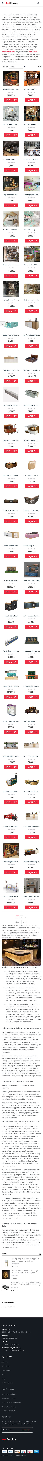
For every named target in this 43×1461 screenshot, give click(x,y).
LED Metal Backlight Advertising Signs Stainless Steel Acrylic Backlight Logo (25, 1271)
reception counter (8, 52)
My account (6, 1370)
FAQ (3, 1374)
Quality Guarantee (8, 1406)
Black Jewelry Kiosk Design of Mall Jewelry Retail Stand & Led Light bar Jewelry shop (26, 1283)
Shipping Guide (7, 1383)
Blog (3, 1378)
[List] (40, 66)
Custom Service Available (11, 1402)
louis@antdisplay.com (10, 1344)
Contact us (6, 1366)
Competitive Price (8, 1411)
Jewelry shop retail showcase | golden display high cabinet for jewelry (25, 1260)
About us (5, 1362)
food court (33, 52)
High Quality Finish (9, 1394)
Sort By (5, 66)
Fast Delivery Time (8, 1398)
